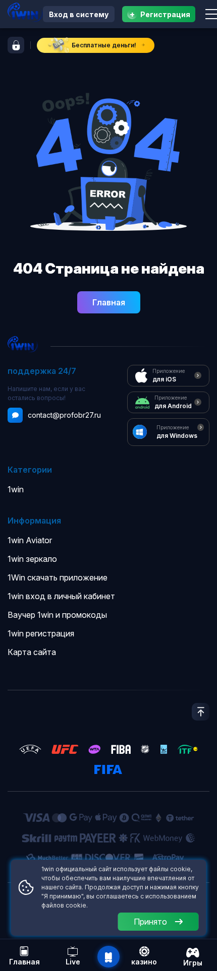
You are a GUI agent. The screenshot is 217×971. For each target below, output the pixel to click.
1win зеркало (32, 559)
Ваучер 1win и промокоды (57, 615)
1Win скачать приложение (57, 577)
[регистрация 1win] (16, 45)
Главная (108, 302)
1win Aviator (30, 540)
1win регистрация (41, 633)
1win (16, 489)
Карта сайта (32, 652)
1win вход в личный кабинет (61, 596)
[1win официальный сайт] (25, 12)
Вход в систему (78, 14)
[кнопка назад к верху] (200, 712)
